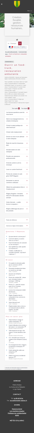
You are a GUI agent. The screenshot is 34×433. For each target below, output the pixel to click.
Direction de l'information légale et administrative (16, 367)
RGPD (17, 415)
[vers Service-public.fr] (18, 47)
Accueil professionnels (11, 52)
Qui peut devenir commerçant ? (17, 236)
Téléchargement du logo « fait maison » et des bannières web (17, 331)
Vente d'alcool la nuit (14, 302)
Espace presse (17, 409)
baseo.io (19, 369)
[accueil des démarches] (17, 39)
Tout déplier (24, 108)
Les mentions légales (17, 411)
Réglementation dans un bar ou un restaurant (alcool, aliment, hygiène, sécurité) (17, 307)
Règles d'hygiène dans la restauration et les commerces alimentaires (17, 297)
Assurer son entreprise (15, 273)
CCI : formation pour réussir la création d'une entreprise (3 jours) (18, 338)
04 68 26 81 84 (18, 398)
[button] (17, 113)
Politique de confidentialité (17, 413)
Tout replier (15, 108)
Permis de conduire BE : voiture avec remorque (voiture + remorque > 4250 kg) (17, 279)
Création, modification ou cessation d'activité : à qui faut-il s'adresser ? (17, 252)
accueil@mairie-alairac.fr (18, 400)
